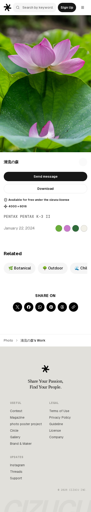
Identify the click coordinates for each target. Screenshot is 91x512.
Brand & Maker (21, 443)
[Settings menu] (82, 7)
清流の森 (11, 161)
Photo (8, 340)
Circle (14, 430)
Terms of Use (59, 411)
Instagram (17, 465)
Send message (46, 176)
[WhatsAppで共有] (40, 307)
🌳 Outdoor (52, 268)
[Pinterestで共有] (51, 307)
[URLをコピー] (73, 307)
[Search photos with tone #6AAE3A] (59, 228)
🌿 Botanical (19, 268)
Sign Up (67, 7)
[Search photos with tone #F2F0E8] (84, 228)
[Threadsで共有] (62, 307)
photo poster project (26, 424)
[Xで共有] (17, 307)
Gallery (15, 437)
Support (16, 478)
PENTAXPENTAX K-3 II (27, 216)
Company (56, 437)
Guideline (56, 424)
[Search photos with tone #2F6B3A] (75, 228)
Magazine (17, 417)
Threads (16, 472)
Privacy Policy (60, 417)
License (55, 430)
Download (45, 189)
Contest (16, 411)
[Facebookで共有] (28, 307)
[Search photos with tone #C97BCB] (67, 228)
